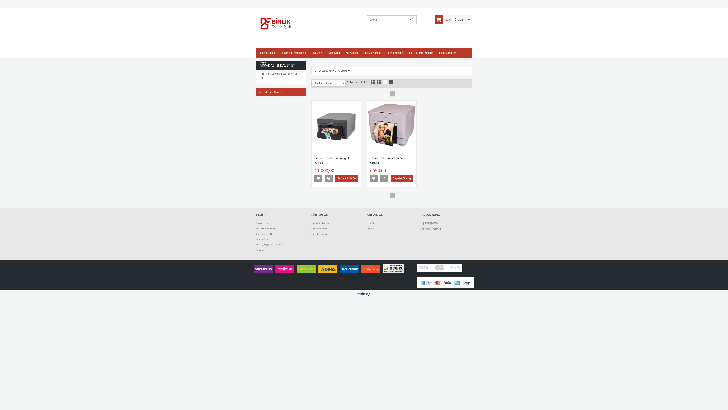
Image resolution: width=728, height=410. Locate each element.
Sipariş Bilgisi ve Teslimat (269, 244)
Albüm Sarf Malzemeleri (294, 52)
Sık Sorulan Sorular (266, 228)
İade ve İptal (262, 239)
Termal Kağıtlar (395, 52)
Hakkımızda (262, 223)
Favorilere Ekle (318, 178)
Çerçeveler (334, 52)
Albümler (318, 52)
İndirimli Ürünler (267, 52)
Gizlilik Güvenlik (264, 234)
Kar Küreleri (352, 52)
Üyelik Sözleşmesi (320, 223)
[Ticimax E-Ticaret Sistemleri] (364, 294)
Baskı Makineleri (447, 52)
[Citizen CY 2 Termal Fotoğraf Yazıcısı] (391, 125)
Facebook (431, 223)
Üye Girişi (372, 223)
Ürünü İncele (329, 178)
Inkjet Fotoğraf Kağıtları (421, 52)
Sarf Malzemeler (372, 52)
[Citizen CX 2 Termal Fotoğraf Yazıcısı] (336, 125)
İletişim (263, 62)
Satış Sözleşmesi (320, 228)
